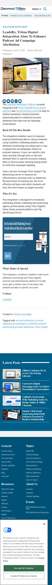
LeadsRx (7, 299)
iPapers (4, 515)
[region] (24, 552)
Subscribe (5, 476)
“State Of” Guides (7, 489)
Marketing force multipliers (21, 15)
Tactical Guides (7, 493)
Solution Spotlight (15, 27)
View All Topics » (32, 480)
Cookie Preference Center (24, 576)
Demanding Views (8, 455)
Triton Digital (24, 107)
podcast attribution (24, 327)
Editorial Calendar (32, 496)
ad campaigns (20, 323)
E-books (4, 507)
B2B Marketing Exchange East (37, 512)
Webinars (4, 504)
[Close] (44, 524)
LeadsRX (32, 323)
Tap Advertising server (27, 111)
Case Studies (6, 462)
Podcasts (4, 469)
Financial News (7, 458)
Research (4, 496)
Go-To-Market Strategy (34, 462)
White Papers (6, 511)
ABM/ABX (30, 451)
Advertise (29, 493)
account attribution (25, 320)
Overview (29, 489)
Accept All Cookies (23, 568)
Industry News (6, 451)
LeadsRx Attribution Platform (21, 104)
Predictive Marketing (33, 469)
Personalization (31, 466)
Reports (4, 500)
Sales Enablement (32, 476)
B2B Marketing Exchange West (35, 508)
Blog (3, 473)
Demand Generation (33, 458)
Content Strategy (32, 455)
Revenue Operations (33, 473)
